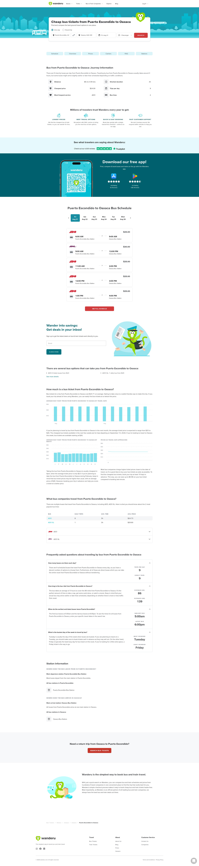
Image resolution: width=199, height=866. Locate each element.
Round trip (68, 30)
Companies (145, 844)
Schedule (54, 54)
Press (117, 848)
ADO (50, 518)
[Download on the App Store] (114, 176)
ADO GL (51, 522)
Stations (144, 54)
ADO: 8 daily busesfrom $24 (58, 373)
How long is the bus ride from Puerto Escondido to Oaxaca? (70, 586)
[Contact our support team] (194, 861)
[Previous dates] (69, 218)
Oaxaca (66, 822)
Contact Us (144, 841)
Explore (109, 3)
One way (57, 30)
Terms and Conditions (149, 859)
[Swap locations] (73, 35)
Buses (68, 3)
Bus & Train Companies (93, 3)
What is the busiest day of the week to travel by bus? (67, 632)
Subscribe (54, 352)
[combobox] (60, 35)
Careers (117, 851)
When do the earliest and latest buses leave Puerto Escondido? (71, 609)
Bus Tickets (50, 822)
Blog (116, 3)
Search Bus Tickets (99, 750)
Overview (72, 54)
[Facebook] (40, 849)
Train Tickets (93, 844)
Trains (78, 3)
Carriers (108, 54)
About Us (118, 841)
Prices (90, 54)
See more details (52, 376)
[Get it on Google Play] (135, 176)
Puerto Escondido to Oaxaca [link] (88, 822)
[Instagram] (37, 849)
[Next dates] (130, 218)
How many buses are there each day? (62, 563)
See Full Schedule (99, 309)
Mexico (59, 822)
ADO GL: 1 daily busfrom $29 (113, 373)
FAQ (126, 54)
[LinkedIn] (44, 849)
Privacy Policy (159, 859)
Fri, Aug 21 (104, 35)
